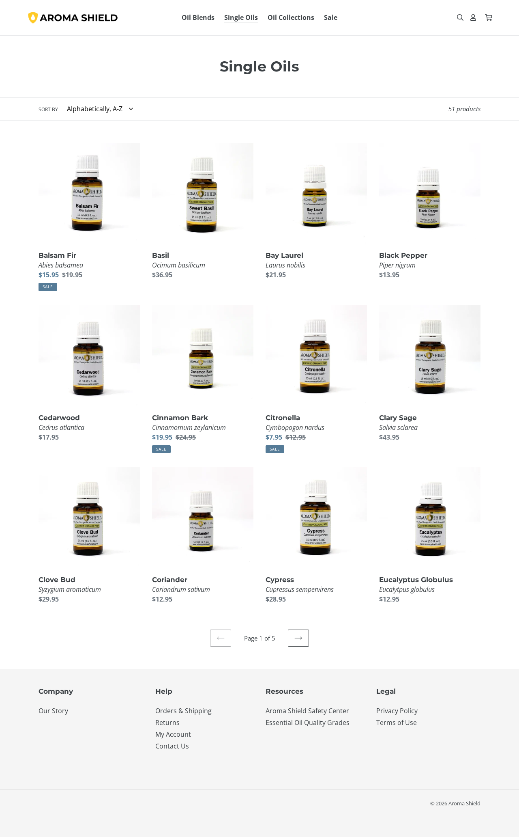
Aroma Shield (464, 803)
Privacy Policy (397, 710)
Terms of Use (396, 722)
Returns (167, 722)
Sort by (48, 109)
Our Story (53, 710)
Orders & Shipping (183, 710)
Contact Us (172, 746)
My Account (173, 734)
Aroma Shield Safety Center (307, 710)
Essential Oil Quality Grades (308, 722)
